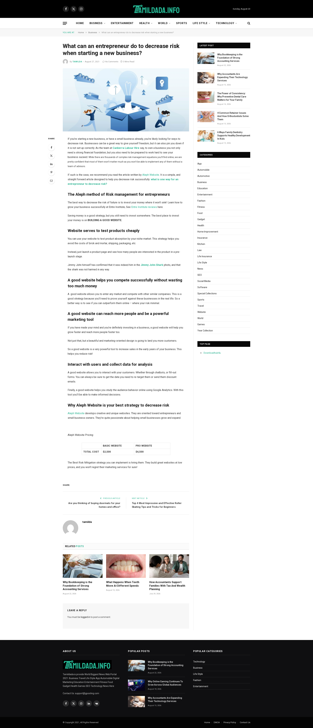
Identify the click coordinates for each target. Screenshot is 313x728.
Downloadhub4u (212, 352)
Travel (200, 306)
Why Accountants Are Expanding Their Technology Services (232, 77)
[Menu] (65, 23)
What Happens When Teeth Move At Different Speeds (122, 584)
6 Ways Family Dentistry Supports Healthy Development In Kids (233, 135)
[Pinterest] (51, 172)
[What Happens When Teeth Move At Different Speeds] (126, 566)
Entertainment (122, 23)
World (163, 23)
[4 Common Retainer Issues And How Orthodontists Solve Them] (205, 116)
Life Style (200, 23)
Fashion (201, 200)
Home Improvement (207, 231)
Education (202, 188)
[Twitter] (51, 155)
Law (199, 250)
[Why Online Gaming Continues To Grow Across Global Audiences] (136, 685)
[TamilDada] (156, 9)
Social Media (203, 281)
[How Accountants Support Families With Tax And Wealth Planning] (169, 566)
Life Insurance (204, 256)
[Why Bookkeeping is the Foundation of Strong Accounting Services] (83, 566)
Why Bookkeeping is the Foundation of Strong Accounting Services (77, 586)
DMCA (217, 722)
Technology (225, 23)
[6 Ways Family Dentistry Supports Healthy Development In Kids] (205, 136)
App (199, 163)
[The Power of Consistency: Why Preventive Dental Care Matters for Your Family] (205, 97)
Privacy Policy (230, 722)
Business (96, 23)
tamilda (77, 62)
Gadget (201, 219)
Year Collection (205, 330)
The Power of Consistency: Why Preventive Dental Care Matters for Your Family (231, 96)
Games (201, 324)
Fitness (201, 207)
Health (144, 23)
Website (201, 312)
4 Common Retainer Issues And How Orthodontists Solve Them (233, 116)
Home (80, 23)
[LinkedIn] (51, 164)
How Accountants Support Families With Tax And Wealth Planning (167, 586)
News (200, 268)
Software (202, 287)
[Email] (51, 180)
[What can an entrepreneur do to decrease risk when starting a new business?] (126, 99)
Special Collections (207, 293)
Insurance (202, 238)
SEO (199, 275)
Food (199, 213)
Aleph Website (150, 174)
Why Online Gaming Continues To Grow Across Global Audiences (165, 683)
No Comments (111, 62)
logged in (85, 617)
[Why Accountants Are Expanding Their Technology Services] (205, 77)
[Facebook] (51, 147)
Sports (181, 23)
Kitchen (201, 244)
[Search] (248, 23)
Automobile (203, 170)
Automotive (203, 176)
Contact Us (245, 722)
